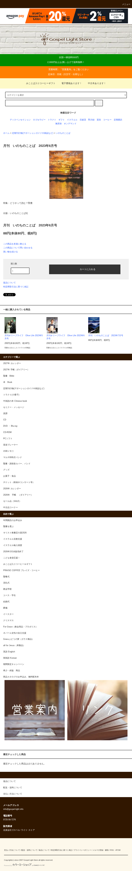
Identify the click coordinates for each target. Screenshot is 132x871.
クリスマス (8, 620)
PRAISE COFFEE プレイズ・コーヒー (21, 570)
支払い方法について (12, 850)
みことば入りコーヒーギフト (40, 83)
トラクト (52, 120)
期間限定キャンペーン (13, 664)
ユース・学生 (9, 595)
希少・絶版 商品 (11, 670)
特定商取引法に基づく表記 (15, 286)
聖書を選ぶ (8, 526)
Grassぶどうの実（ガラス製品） (18, 639)
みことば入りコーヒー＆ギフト (18, 564)
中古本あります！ (97, 83)
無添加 (58, 124)
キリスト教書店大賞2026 (15, 533)
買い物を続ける (10, 252)
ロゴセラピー (39, 120)
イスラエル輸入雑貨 (12, 545)
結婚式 (6, 602)
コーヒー (107, 120)
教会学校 (7, 589)
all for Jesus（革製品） (14, 645)
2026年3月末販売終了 (13, 551)
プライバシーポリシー (82, 850)
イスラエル (72, 120)
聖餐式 (6, 577)
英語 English (9, 652)
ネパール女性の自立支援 (14, 633)
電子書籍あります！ (71, 83)
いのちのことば (63, 133)
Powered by (8, 865)
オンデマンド (70, 124)
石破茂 (83, 120)
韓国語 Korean (10, 658)
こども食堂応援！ (11, 558)
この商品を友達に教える (14, 244)
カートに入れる (87, 269)
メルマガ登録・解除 (101, 850)
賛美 (99, 120)
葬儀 (5, 608)
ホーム (6, 133)
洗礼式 (6, 583)
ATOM (117, 850)
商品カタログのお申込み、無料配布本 (21, 677)
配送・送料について (29, 850)
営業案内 (66, 69)
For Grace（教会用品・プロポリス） (20, 627)
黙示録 (91, 120)
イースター (8, 614)
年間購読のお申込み (12, 520)
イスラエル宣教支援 (12, 539)
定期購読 (118, 120)
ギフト (61, 120)
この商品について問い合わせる (18, 247)
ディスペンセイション (20, 120)
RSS (112, 850)
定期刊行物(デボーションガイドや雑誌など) (32, 133)
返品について (9, 282)
